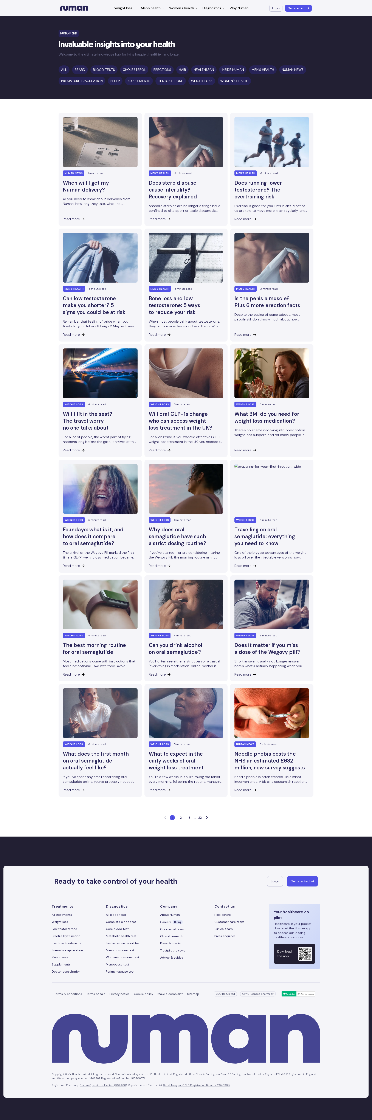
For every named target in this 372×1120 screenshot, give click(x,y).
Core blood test (117, 929)
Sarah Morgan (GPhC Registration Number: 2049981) (196, 1085)
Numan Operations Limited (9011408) (103, 1085)
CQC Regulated (225, 994)
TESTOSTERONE (170, 81)
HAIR (182, 69)
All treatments (62, 915)
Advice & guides (171, 957)
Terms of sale (95, 994)
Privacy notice (120, 994)
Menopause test (117, 964)
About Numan (170, 915)
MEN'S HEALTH (263, 69)
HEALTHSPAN (204, 69)
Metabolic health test (121, 936)
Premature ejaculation (67, 950)
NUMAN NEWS (293, 69)
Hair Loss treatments (66, 943)
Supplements (61, 964)
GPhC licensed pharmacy (258, 994)
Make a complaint (170, 994)
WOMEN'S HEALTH (234, 81)
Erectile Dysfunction (66, 936)
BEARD (80, 69)
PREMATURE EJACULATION (82, 81)
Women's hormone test (122, 957)
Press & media (170, 943)
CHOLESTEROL (134, 69)
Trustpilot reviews (172, 950)
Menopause (60, 957)
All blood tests (116, 915)
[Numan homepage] (74, 8)
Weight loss (123, 8)
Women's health (181, 8)
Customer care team (229, 922)
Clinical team (223, 929)
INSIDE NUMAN (233, 69)
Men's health (151, 8)
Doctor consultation (66, 971)
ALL (64, 69)
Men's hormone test (120, 950)
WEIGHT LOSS (201, 81)
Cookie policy (143, 994)
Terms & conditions (68, 994)
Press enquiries (225, 936)
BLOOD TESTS (104, 69)
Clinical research (171, 936)
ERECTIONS (162, 69)
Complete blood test (121, 922)
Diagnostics (212, 8)
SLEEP (115, 81)
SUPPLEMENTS (139, 81)
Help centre (222, 915)
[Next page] (206, 817)
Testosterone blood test (123, 943)
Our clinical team (172, 929)
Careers (170, 922)
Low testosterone (64, 929)
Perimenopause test (120, 971)
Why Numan (239, 8)
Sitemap (193, 994)
